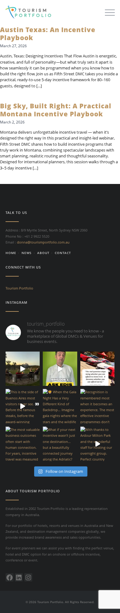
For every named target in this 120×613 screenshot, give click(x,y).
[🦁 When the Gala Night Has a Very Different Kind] (60, 406)
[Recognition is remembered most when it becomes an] (97, 406)
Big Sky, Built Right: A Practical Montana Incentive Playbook (55, 110)
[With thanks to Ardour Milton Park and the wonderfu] (97, 444)
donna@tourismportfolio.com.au (43, 242)
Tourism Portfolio (19, 288)
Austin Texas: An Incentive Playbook (47, 33)
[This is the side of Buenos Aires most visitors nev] (23, 406)
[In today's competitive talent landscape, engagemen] (97, 369)
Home (11, 253)
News (27, 253)
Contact (63, 253)
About (43, 253)
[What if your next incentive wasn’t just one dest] (60, 444)
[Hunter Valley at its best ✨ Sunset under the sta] (23, 369)
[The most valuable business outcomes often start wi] (23, 444)
